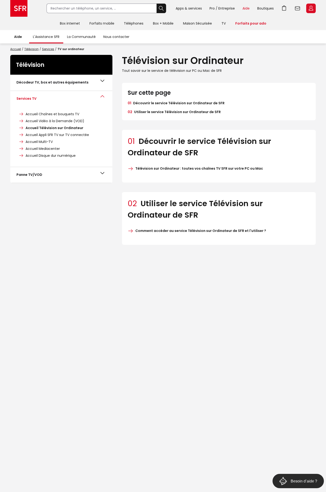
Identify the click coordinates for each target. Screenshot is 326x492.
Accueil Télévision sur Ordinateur (54, 128)
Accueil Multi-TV (39, 141)
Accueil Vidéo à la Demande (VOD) (55, 121)
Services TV (26, 98)
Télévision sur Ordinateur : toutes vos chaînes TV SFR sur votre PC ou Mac (199, 168)
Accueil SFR (18, 8)
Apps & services (189, 8)
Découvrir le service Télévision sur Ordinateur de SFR (176, 103)
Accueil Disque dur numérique (51, 155)
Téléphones (133, 23)
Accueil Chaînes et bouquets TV (52, 114)
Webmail (297, 8)
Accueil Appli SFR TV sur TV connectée (57, 134)
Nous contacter (116, 36)
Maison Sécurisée (197, 23)
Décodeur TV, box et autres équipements (52, 82)
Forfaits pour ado (250, 23)
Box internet (70, 23)
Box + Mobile (163, 23)
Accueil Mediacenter (43, 148)
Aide (246, 8)
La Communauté (81, 36)
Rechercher (161, 8)
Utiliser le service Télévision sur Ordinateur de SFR (174, 112)
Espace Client (311, 8)
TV (223, 23)
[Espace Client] (310, 9)
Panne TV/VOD (29, 174)
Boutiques (265, 8)
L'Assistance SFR (46, 36)
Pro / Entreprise (222, 8)
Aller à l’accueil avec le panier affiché (284, 8)
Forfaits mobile (101, 23)
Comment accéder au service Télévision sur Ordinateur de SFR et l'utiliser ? (200, 230)
